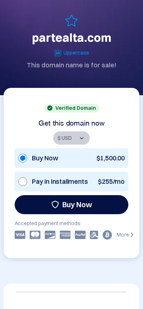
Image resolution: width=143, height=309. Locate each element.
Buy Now (77, 204)
